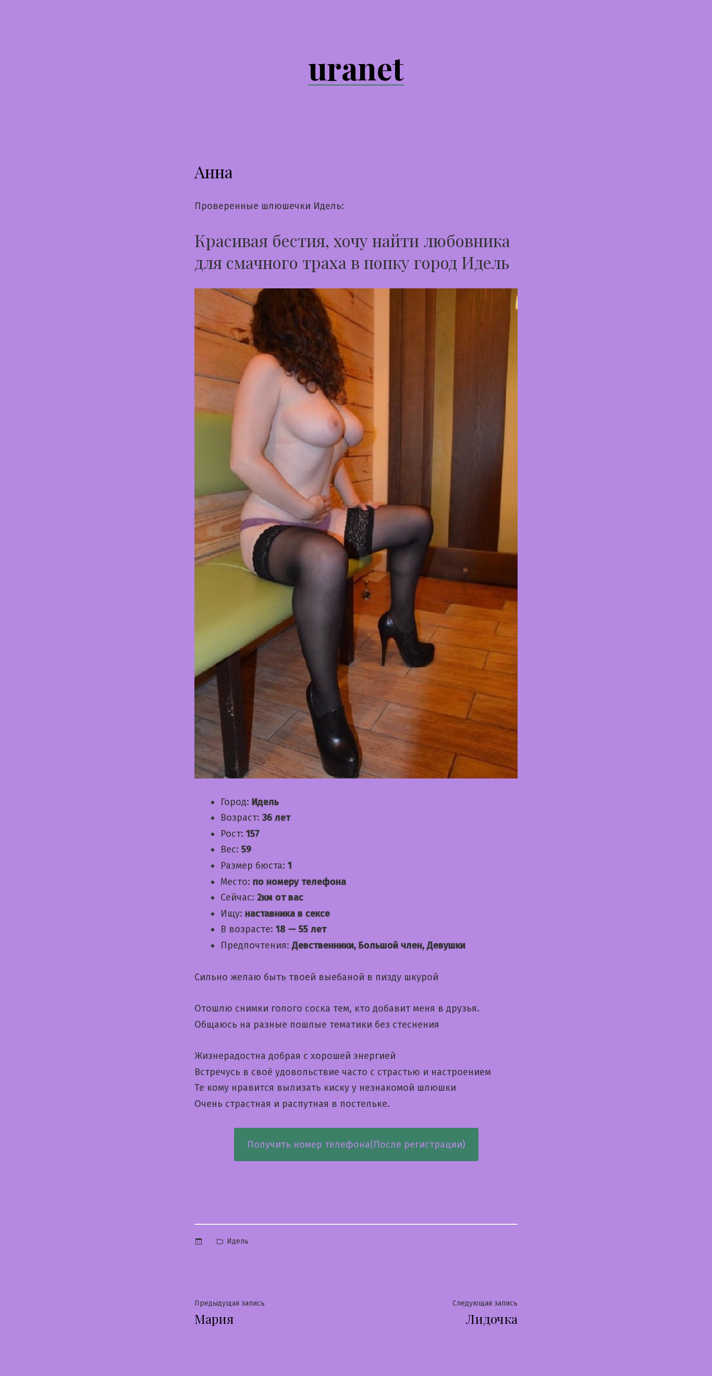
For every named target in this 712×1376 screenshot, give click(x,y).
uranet (356, 67)
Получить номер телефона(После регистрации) (356, 1144)
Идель (238, 1241)
